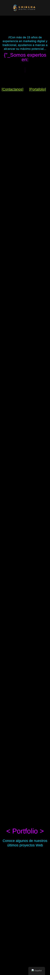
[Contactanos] (12, 89)
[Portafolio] (37, 89)
